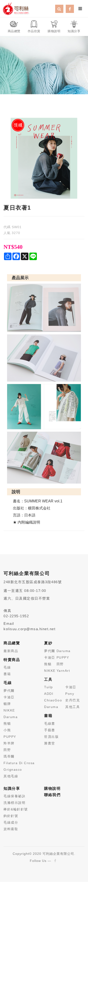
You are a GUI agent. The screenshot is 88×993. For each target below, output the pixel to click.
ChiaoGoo (53, 700)
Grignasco (13, 769)
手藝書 (49, 730)
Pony (69, 694)
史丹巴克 (72, 700)
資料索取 (11, 829)
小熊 (7, 730)
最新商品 (11, 651)
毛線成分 (11, 822)
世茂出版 (51, 737)
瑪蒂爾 (9, 756)
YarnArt (63, 670)
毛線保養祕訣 (14, 796)
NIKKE (9, 710)
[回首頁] (16, 8)
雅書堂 (49, 743)
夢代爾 (9, 690)
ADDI (48, 694)
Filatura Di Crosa (19, 763)
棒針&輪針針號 (16, 809)
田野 (7, 750)
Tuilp (48, 687)
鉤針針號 (11, 816)
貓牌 (7, 704)
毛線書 (49, 723)
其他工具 (72, 707)
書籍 (7, 674)
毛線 (7, 667)
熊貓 (7, 723)
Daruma (11, 717)
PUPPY (10, 737)
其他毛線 (11, 776)
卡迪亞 (9, 697)
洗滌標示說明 (14, 803)
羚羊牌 (9, 743)
